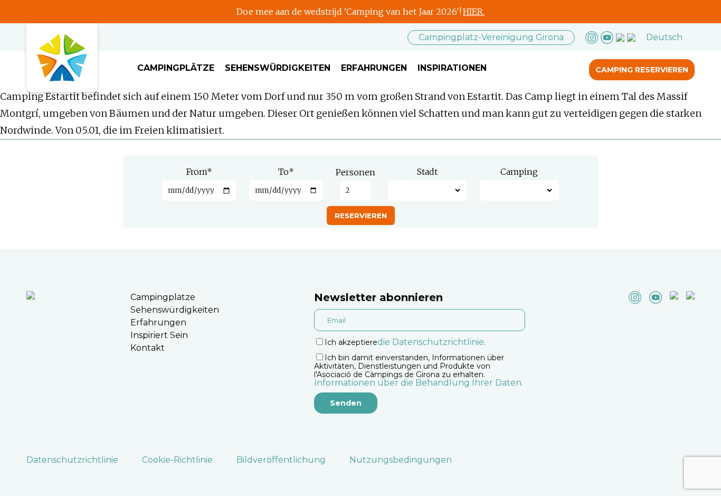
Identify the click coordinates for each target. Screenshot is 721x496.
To (286, 171)
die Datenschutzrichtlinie (430, 342)
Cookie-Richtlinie (177, 460)
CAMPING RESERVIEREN (641, 69)
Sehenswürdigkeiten (277, 68)
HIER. (474, 11)
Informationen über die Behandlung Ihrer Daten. (418, 383)
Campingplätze (175, 68)
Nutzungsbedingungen (400, 460)
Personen (355, 172)
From (199, 171)
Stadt (427, 171)
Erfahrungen (374, 68)
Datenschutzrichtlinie (72, 460)
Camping (519, 171)
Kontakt (147, 348)
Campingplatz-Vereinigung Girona (491, 37)
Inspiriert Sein (159, 335)
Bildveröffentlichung (281, 460)
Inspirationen (452, 68)
